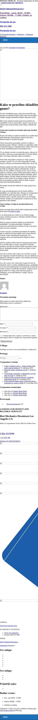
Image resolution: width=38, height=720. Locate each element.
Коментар (4, 306)
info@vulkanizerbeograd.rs (9, 642)
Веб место (3, 332)
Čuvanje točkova (10, 666)
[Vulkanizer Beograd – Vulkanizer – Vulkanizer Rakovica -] (19, 36)
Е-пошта (3, 328)
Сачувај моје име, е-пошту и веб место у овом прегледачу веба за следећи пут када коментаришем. (18, 336)
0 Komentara (20, 47)
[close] (1, 5)
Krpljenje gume (9, 660)
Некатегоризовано (13, 404)
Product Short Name (20, 391)
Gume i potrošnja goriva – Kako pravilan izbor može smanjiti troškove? (19, 367)
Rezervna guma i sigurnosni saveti (15, 370)
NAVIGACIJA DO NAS (8, 626)
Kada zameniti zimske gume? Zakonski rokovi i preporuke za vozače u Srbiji (20, 382)
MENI (5, 40)
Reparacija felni (9, 679)
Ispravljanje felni (9, 675)
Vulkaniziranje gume (11, 662)
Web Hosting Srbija (7, 710)
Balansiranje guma (10, 659)
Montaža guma (9, 657)
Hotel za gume (15, 211)
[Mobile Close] (1, 713)
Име (2, 324)
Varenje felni (8, 677)
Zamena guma (9, 655)
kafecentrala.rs (9, 689)
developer (12, 47)
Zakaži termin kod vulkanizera (12, 3)
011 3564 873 (13, 633)
